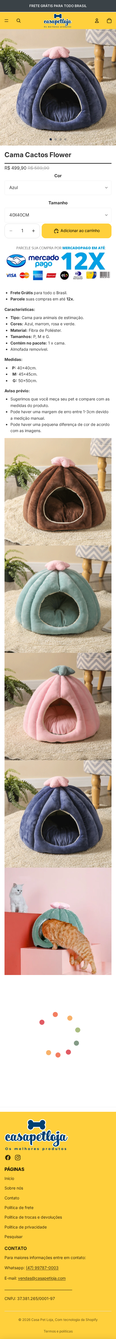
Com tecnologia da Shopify (76, 1320)
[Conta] (97, 20)
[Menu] (6, 20)
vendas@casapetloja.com (42, 1278)
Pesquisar (14, 1236)
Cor (58, 175)
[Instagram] (17, 1157)
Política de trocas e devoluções (33, 1217)
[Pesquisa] (18, 20)
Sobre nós (14, 1188)
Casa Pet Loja (42, 1320)
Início (9, 1178)
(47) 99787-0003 (42, 1267)
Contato (12, 1197)
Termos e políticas (58, 1331)
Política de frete (19, 1207)
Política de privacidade (26, 1227)
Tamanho (58, 202)
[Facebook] (8, 1157)
